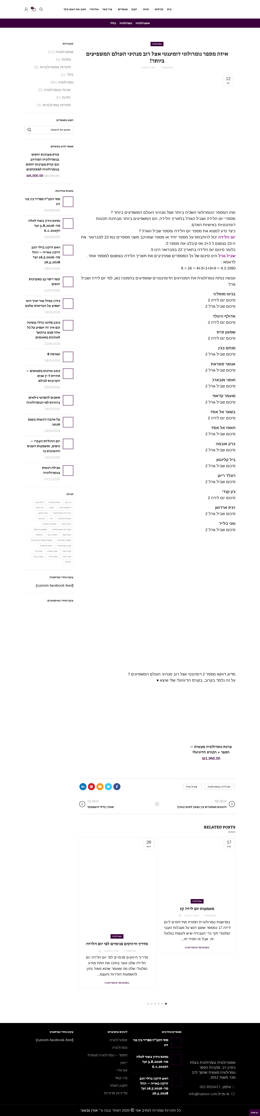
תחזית (68, 562)
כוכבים (42, 518)
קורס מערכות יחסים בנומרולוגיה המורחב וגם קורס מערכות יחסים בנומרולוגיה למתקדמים (42, 162)
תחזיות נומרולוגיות (56, 105)
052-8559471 (210, 1087)
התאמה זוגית (65, 507)
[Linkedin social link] (82, 786)
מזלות (66, 59)
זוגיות (51, 507)
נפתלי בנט (52, 535)
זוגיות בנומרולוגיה (57, 90)
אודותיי (121, 1070)
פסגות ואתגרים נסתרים (41, 540)
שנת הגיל (66, 556)
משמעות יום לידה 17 (197, 908)
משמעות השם (40, 529)
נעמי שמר (66, 535)
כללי (70, 75)
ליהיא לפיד (66, 524)
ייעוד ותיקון (43, 513)
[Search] (41, 9)
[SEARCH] (29, 130)
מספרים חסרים (49, 524)
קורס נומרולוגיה (64, 545)
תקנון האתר (118, 1085)
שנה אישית (52, 551)
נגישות (254, 1112)
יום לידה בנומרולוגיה (219, 786)
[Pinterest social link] (91, 786)
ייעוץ (123, 1063)
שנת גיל (38, 551)
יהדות (66, 97)
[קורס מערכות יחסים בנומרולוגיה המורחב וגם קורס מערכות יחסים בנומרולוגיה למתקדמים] (67, 165)
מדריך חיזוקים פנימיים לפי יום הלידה (117, 944)
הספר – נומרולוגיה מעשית (107, 1055)
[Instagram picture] (65, 614)
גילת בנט (39, 502)
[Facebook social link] (116, 786)
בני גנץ (68, 502)
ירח (51, 518)
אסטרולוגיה (64, 52)
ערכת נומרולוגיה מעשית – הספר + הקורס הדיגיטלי (211, 749)
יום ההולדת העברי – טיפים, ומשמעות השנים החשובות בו (43, 446)
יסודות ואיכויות (64, 518)
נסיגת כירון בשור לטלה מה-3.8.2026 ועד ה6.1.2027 (44, 225)
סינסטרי (39, 535)
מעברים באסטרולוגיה (61, 529)
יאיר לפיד (40, 507)
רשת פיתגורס (46, 545)
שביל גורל (191, 786)
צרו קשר (121, 1078)
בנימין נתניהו (54, 502)
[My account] (26, 9)
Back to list (157, 804)
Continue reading (197, 947)
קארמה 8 (53, 354)
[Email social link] (99, 786)
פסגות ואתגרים (64, 540)
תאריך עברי (38, 556)
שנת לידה (53, 556)
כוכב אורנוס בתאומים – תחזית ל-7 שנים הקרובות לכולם (43, 376)
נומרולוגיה (157, 44)
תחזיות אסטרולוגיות (55, 67)
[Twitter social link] (108, 786)
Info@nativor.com (203, 1094)
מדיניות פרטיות (115, 1093)
